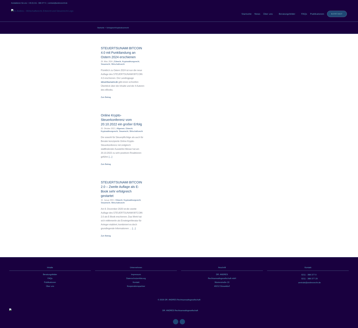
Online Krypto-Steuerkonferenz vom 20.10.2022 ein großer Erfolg (121, 119)
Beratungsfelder (50, 274)
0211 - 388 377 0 (308, 275)
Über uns (50, 286)
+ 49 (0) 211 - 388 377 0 (37, 3)
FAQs (50, 278)
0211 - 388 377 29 (309, 278)
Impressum (136, 274)
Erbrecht (117, 61)
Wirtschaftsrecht (118, 64)
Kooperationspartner (136, 286)
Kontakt (136, 282)
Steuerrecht (105, 64)
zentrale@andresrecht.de (57, 3)
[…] (110, 157)
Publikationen (50, 282)
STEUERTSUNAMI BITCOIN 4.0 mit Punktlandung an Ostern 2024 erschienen (121, 52)
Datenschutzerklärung (136, 278)
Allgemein (121, 128)
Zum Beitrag (106, 97)
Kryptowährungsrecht (130, 61)
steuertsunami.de (109, 82)
